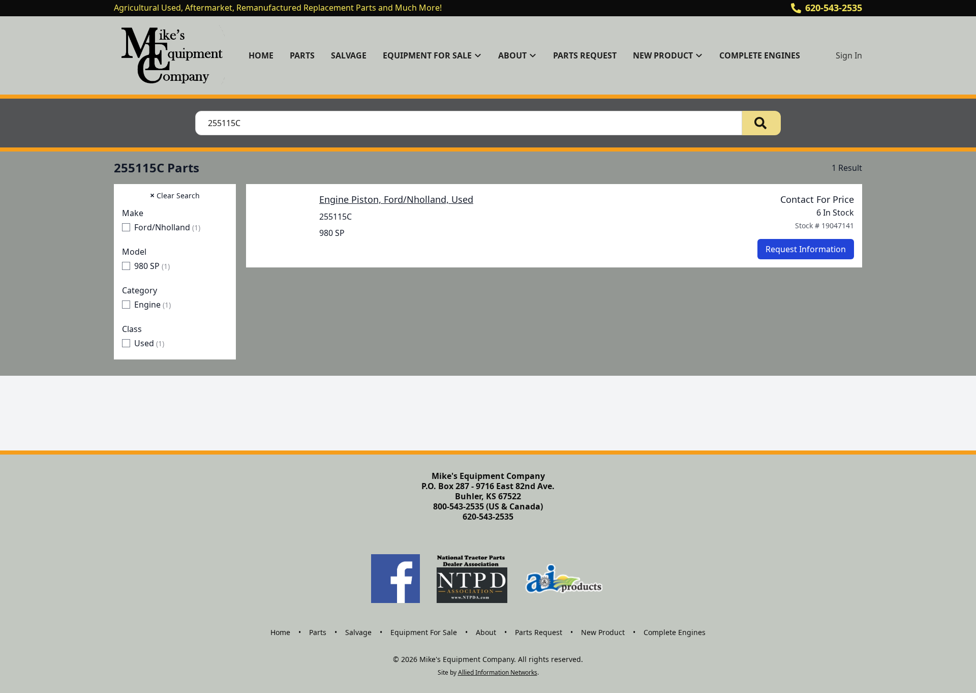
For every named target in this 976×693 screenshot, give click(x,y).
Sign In (849, 55)
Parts (302, 55)
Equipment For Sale (423, 632)
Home (261, 55)
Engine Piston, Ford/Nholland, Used (396, 199)
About (486, 632)
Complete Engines (759, 55)
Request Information (806, 249)
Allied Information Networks (497, 672)
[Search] (761, 123)
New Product (603, 632)
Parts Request (585, 55)
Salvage (349, 55)
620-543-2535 (833, 8)
